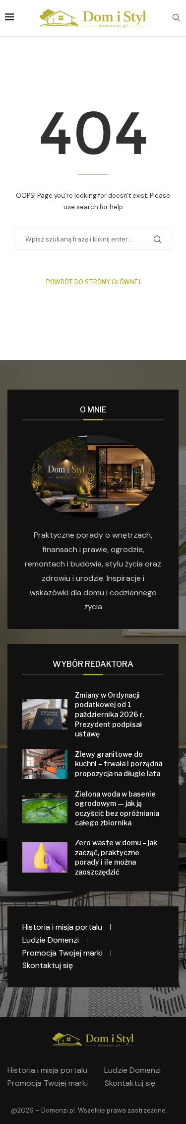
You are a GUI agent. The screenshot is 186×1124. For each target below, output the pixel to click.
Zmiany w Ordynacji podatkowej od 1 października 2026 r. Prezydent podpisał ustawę (109, 714)
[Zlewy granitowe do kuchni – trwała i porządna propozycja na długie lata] (44, 764)
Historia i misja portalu (62, 927)
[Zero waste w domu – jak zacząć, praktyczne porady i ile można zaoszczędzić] (44, 857)
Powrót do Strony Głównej (93, 282)
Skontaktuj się (47, 965)
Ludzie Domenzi (50, 940)
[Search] (176, 18)
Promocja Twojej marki (62, 953)
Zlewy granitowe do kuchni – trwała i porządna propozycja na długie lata (118, 764)
